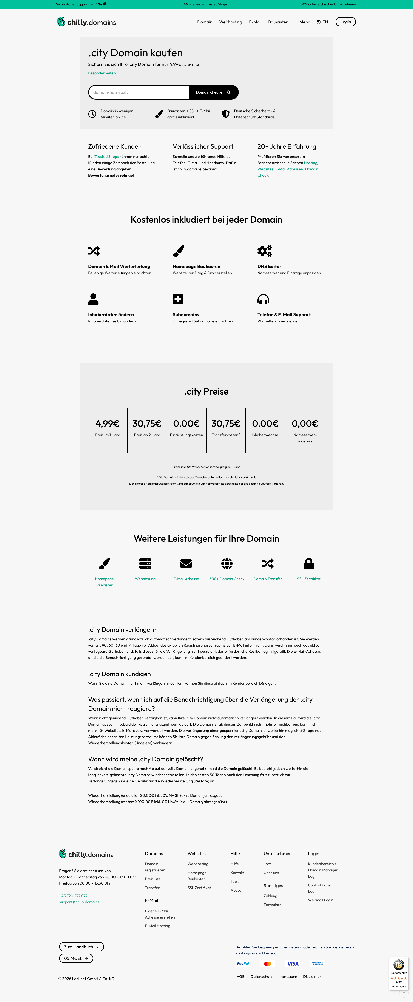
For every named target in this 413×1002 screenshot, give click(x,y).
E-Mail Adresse (186, 578)
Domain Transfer (267, 578)
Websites (265, 168)
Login (346, 21)
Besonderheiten (102, 73)
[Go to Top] (404, 993)
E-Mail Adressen (289, 168)
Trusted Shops (106, 156)
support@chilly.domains (79, 901)
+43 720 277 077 (73, 895)
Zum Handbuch (78, 946)
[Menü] (406, 959)
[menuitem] (322, 21)
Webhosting (145, 578)
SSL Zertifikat (309, 578)
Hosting (310, 162)
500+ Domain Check (227, 578)
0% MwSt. (73, 958)
